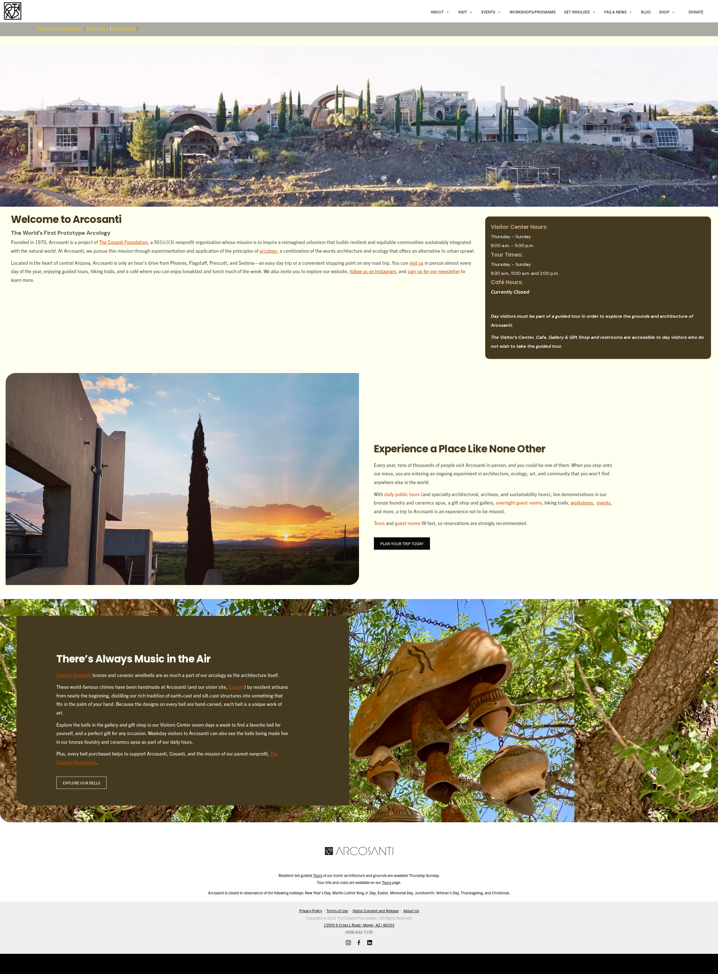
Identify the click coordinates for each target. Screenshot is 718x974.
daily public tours (402, 494)
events (604, 502)
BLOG (646, 11)
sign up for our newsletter (434, 271)
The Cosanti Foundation (123, 242)
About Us (411, 910)
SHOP (664, 11)
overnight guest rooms (519, 502)
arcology (268, 251)
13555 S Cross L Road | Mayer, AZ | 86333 (359, 924)
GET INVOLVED (577, 11)
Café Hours (123, 28)
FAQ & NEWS (615, 11)
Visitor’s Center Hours (60, 28)
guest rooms (407, 523)
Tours (379, 523)
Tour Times (97, 28)
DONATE (696, 11)
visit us (416, 263)
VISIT (462, 11)
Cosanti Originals (73, 675)
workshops (582, 502)
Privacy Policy (310, 910)
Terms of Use (337, 910)
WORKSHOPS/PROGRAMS (533, 11)
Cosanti (236, 687)
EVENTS (488, 11)
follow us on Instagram (373, 271)
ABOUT (437, 11)
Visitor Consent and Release (376, 910)
